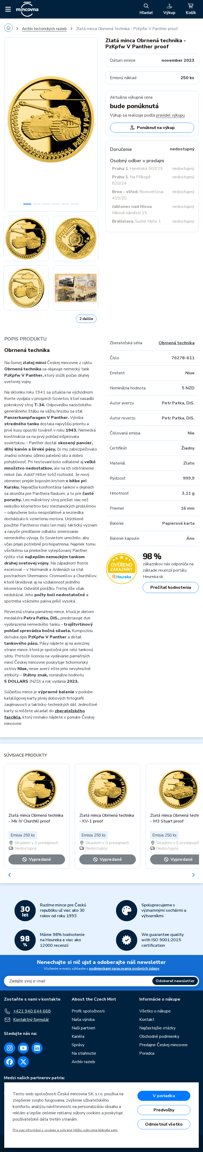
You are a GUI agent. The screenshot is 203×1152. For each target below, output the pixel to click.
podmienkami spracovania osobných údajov (124, 968)
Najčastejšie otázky (157, 1028)
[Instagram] (9, 1048)
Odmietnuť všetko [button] (164, 1124)
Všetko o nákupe (155, 1011)
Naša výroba (83, 1019)
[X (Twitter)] (23, 1061)
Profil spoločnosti (88, 1011)
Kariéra (78, 1036)
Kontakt (146, 1019)
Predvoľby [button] (164, 1110)
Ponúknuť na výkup (156, 128)
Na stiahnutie (84, 1053)
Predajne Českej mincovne (163, 1045)
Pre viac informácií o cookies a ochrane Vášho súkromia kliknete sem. (65, 1130)
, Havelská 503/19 (137, 168)
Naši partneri (83, 1028)
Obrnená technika (177, 343)
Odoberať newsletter (175, 980)
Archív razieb (83, 1062)
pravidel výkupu (170, 115)
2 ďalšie (86, 318)
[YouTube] (23, 1048)
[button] (11, 124)
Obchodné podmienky (159, 1036)
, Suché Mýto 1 (136, 221)
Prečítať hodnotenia (170, 587)
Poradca (146, 1053)
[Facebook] (9, 1061)
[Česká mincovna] (27, 9)
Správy (78, 1045)
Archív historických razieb (44, 28)
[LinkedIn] (37, 1048)
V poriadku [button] (164, 1096)
